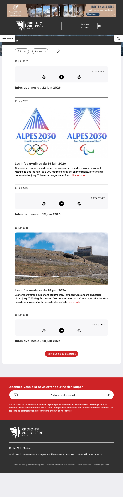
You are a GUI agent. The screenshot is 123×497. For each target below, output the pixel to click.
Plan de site (19, 464)
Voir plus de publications (61, 353)
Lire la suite (78, 175)
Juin (20, 51)
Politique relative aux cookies (61, 464)
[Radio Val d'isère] (31, 26)
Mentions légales (36, 464)
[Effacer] (58, 51)
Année (38, 51)
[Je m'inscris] (109, 394)
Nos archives (84, 464)
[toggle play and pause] (61, 77)
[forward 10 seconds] (79, 77)
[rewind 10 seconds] (43, 77)
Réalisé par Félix (101, 464)
